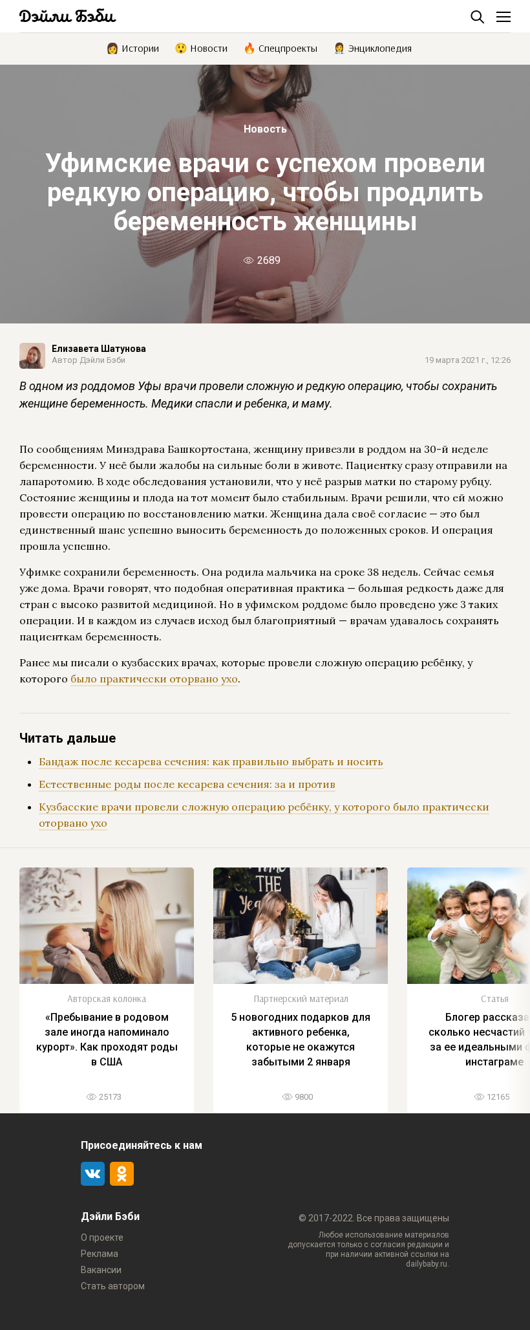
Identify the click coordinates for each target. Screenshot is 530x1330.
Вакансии (101, 1270)
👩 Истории (132, 47)
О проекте (102, 1237)
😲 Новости (201, 47)
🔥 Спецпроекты (280, 47)
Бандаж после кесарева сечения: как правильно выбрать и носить (211, 761)
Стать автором (113, 1286)
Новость (265, 129)
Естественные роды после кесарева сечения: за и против (187, 784)
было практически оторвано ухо (154, 678)
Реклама (99, 1253)
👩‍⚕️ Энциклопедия (372, 47)
